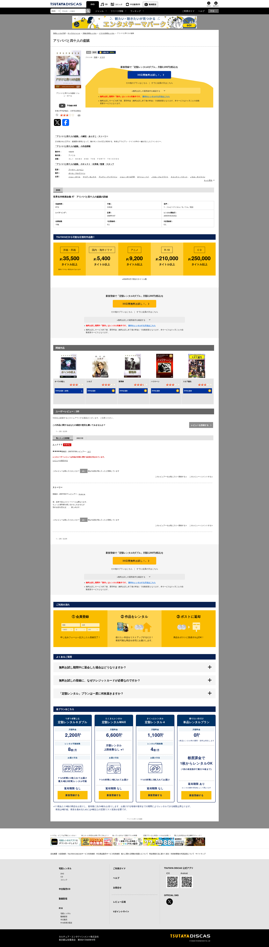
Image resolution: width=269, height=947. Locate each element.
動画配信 (152, 4)
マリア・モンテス (89, 176)
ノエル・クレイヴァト (159, 176)
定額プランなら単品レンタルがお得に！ (157, 835)
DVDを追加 (91, 391)
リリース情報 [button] (117, 10)
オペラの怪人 (60, 381)
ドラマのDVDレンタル (106, 33)
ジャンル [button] (99, 10)
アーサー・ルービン (76, 169)
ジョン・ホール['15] (127, 176)
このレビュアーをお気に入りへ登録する (170, 476)
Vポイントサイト (121, 911)
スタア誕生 (187, 381)
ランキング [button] (135, 10)
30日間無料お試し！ (149, 74)
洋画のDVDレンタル (90, 33)
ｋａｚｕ (82, 494)
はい (83, 471)
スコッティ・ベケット (179, 176)
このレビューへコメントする (200, 476)
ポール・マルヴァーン (77, 173)
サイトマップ (200, 854)
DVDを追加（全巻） (62, 391)
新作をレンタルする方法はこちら (156, 96)
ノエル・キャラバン (197, 176)
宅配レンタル (66, 913)
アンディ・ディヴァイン (108, 176)
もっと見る (208, 180)
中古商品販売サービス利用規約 (108, 854)
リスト (209, 6)
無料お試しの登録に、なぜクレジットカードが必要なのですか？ (99, 680)
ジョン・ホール (74, 176)
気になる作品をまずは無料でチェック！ (188, 835)
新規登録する (72, 795)
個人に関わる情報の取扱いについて (134, 854)
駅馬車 (121, 381)
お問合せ (117, 887)
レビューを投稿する (200, 425)
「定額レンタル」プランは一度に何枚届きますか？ (91, 693)
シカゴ (89, 381)
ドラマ (102, 57)
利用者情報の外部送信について (182, 854)
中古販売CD (135, 4)
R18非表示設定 (66, 922)
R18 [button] (212, 10)
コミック (118, 4)
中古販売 (64, 919)
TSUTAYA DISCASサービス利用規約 (81, 854)
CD (106, 4)
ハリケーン (155, 381)
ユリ (89, 451)
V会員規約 (62, 854)
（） (79, 115)
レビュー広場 (119, 901)
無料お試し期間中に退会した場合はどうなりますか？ (92, 667)
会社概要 (53, 854)
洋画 (95, 57)
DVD (92, 4)
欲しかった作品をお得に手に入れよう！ (95, 835)
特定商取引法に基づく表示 (159, 854)
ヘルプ (201, 10)
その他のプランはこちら (136, 82)
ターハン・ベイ (143, 176)
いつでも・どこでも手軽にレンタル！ (63, 835)
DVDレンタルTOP (59, 33)
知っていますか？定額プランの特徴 (124, 835)
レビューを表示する (60, 460)
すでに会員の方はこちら (162, 82)
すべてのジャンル (74, 33)
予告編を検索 (72, 105)
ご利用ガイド (188, 10)
